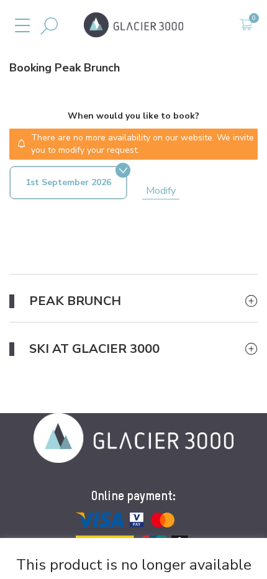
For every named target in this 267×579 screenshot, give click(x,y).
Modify (161, 191)
